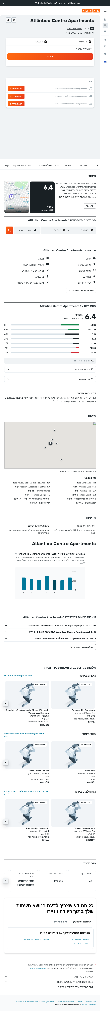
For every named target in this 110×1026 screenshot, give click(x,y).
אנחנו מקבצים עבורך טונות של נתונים (75, 981)
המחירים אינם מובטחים (38, 968)
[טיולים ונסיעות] (105, 54)
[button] (3, 3)
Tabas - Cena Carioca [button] (39, 770)
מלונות (80, 1002)
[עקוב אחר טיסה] (105, 46)
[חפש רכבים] (105, 31)
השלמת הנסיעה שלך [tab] (82, 921)
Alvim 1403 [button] (90, 770)
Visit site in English (44, 3)
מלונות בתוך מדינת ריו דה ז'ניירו (27, 1002)
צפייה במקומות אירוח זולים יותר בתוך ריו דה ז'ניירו (24, 735)
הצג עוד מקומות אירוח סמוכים (18, 675)
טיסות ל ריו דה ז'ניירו (80, 939)
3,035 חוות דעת (74, 28)
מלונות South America (66, 1002)
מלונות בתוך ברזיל (48, 1002)
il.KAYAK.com (91, 1002)
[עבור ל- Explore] (105, 40)
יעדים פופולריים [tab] (61, 921)
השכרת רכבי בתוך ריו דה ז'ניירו (37, 939)
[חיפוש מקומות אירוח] (105, 25)
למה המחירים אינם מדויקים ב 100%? (75, 987)
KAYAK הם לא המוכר (83, 976)
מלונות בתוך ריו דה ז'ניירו (79, 943)
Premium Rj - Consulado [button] (83, 710)
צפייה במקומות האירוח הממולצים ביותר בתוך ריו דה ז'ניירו (26, 792)
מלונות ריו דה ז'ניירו (89, 1004)
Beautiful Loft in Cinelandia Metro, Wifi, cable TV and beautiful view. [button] (27, 711)
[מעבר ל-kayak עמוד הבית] (91, 10)
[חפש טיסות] (105, 19)
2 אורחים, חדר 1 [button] (84, 49)
